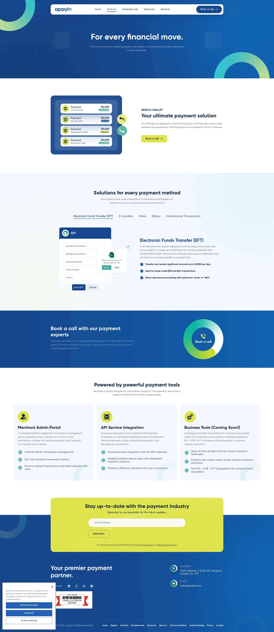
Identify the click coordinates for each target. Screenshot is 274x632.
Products (111, 9)
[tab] (93, 216)
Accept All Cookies (29, 605)
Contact (219, 625)
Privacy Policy (148, 545)
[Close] (52, 587)
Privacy (210, 625)
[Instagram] (84, 586)
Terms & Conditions (178, 625)
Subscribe (98, 533)
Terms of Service (165, 545)
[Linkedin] (68, 586)
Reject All (29, 613)
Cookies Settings (29, 621)
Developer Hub (130, 9)
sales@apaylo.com (191, 586)
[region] (29, 606)
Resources (149, 9)
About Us (165, 9)
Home (98, 9)
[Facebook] (91, 586)
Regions (114, 625)
